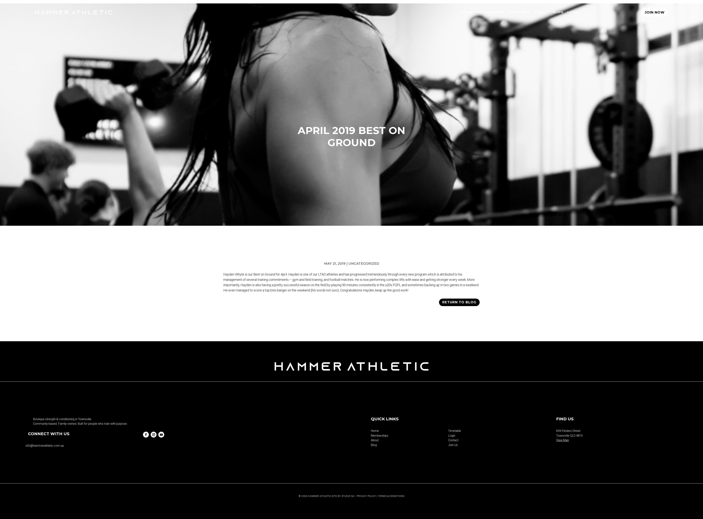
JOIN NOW (655, 12)
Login (573, 12)
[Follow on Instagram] (154, 435)
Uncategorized (363, 264)
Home (467, 12)
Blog (558, 12)
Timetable (520, 12)
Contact (453, 440)
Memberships (491, 12)
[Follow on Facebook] (146, 435)
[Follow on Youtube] (161, 435)
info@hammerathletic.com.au (45, 445)
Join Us (453, 445)
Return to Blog (459, 302)
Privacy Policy (366, 496)
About (542, 12)
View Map (562, 440)
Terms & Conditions (391, 496)
